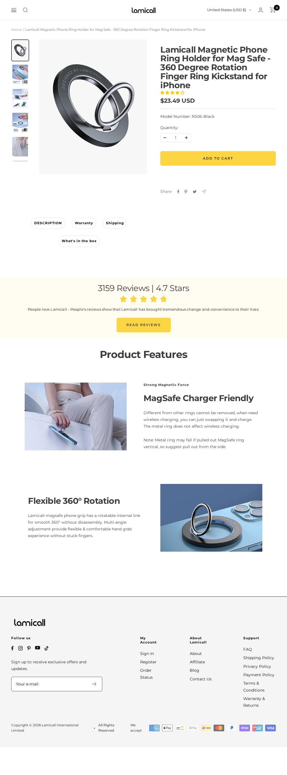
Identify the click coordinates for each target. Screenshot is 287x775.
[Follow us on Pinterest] (29, 648)
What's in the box (79, 241)
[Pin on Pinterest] (185, 192)
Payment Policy (258, 674)
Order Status (146, 674)
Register (148, 661)
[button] (173, 92)
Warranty (84, 223)
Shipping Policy (258, 657)
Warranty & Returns (254, 702)
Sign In (147, 653)
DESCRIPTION (48, 223)
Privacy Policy (257, 666)
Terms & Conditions (254, 686)
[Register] (94, 684)
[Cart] (273, 10)
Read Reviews (143, 325)
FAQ (247, 649)
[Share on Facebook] (178, 192)
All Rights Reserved (106, 727)
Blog (194, 670)
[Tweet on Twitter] (194, 192)
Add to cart (218, 158)
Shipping (115, 223)
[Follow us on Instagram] (20, 648)
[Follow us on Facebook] (12, 648)
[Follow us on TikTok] (46, 648)
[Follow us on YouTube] (37, 648)
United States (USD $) (226, 10)
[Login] (260, 10)
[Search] (25, 10)
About (196, 653)
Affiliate (197, 661)
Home (16, 29)
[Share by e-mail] (204, 191)
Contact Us (201, 679)
